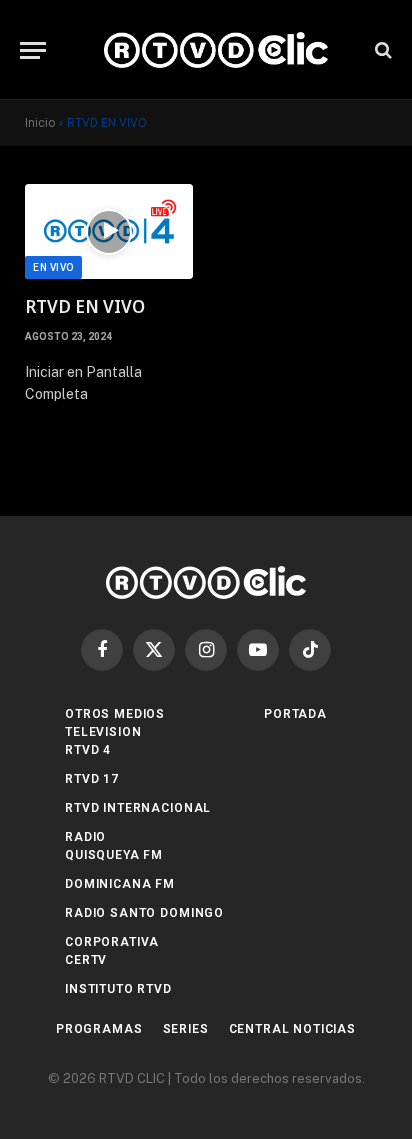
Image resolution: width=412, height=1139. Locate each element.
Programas (99, 1029)
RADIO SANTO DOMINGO (144, 913)
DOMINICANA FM (120, 884)
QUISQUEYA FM (114, 855)
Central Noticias (292, 1029)
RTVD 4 (88, 750)
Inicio (40, 123)
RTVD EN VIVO (85, 306)
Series (186, 1029)
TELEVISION (103, 732)
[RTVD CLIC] (216, 50)
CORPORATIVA (112, 942)
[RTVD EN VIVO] (109, 231)
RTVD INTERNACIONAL (138, 808)
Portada (295, 714)
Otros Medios (115, 714)
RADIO (85, 837)
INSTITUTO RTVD (118, 989)
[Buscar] (381, 50)
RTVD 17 (92, 779)
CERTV (86, 960)
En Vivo (53, 267)
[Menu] (33, 50)
